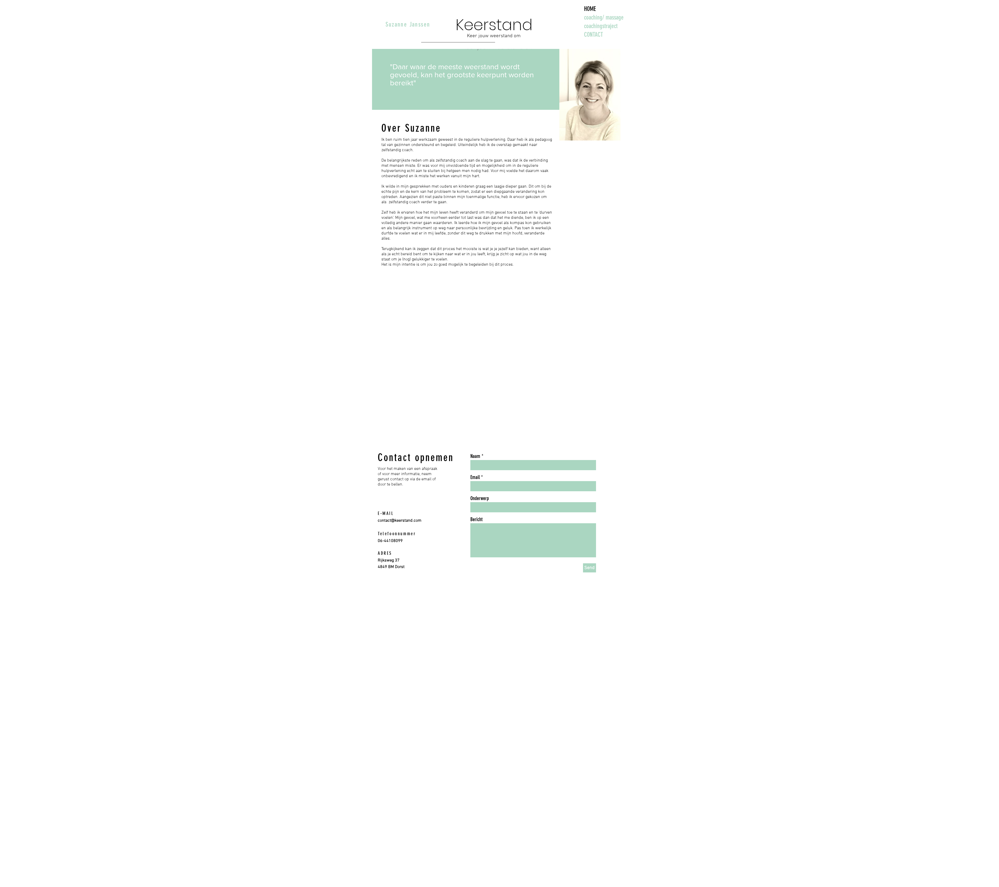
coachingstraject (601, 26)
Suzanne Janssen (408, 24)
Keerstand (494, 25)
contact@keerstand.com (399, 520)
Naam (475, 456)
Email (475, 477)
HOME (590, 8)
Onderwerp (479, 498)
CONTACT (593, 34)
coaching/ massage (604, 17)
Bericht (476, 519)
